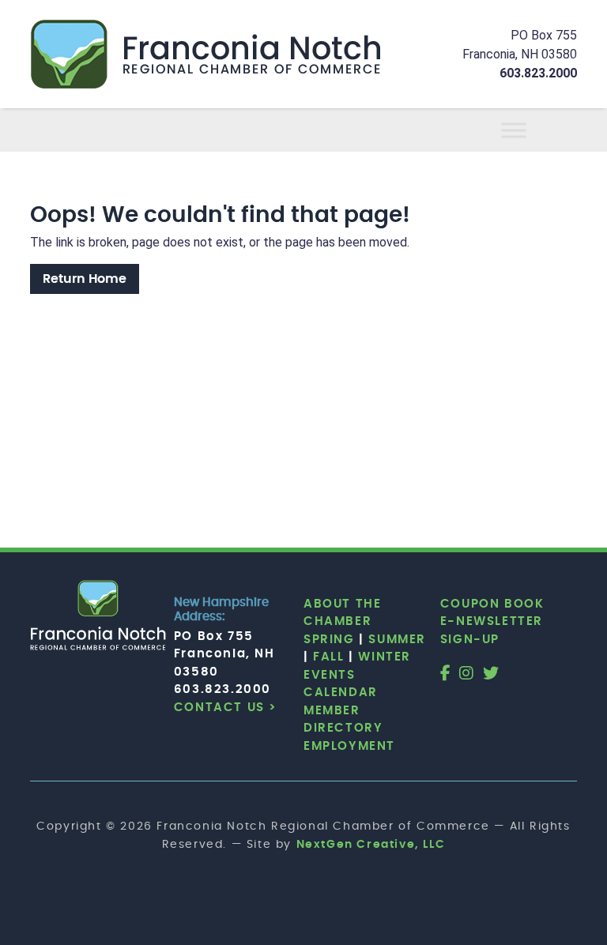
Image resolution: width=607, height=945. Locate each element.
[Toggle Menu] (532, 129)
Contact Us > (225, 707)
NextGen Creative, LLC (371, 844)
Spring (329, 640)
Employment (349, 746)
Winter (384, 657)
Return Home (84, 279)
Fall (328, 657)
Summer (397, 640)
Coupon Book (492, 604)
